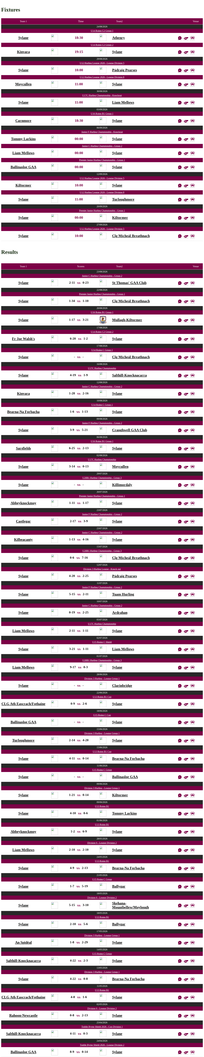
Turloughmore (123, 199)
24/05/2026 (102, 857)
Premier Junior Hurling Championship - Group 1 (102, 160)
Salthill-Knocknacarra (129, 375)
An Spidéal (23, 942)
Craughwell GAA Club (129, 430)
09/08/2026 (102, 419)
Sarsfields (23, 448)
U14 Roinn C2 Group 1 (102, 30)
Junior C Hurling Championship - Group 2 (102, 146)
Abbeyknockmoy (23, 503)
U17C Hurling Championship (102, 368)
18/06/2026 (102, 711)
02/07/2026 (102, 638)
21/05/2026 (102, 875)
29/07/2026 (102, 473)
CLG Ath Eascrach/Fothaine (23, 704)
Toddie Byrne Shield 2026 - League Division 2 (102, 1045)
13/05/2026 (102, 967)
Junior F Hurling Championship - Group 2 (102, 423)
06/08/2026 (102, 437)
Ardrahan (119, 612)
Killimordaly (122, 485)
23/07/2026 (102, 510)
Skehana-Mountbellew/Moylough (130, 905)
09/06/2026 (102, 784)
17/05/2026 (102, 931)
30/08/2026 (102, 91)
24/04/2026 (102, 1040)
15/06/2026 (102, 729)
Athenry (118, 38)
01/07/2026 (102, 656)
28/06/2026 (102, 674)
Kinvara (23, 52)
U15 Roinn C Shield (102, 642)
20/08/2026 (102, 308)
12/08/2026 (102, 382)
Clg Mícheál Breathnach (131, 236)
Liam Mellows (123, 102)
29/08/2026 (102, 59)
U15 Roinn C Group (102, 770)
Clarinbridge (122, 685)
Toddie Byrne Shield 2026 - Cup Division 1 (102, 1026)
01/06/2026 (102, 820)
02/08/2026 (102, 455)
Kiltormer (23, 185)
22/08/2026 (102, 290)
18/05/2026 (102, 893)
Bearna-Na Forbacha (23, 412)
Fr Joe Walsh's (23, 339)
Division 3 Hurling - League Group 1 (102, 678)
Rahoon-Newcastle (23, 1015)
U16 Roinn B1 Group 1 (102, 113)
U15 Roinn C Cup (102, 715)
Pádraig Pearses (124, 70)
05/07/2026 (102, 619)
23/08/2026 (102, 271)
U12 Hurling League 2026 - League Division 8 (102, 77)
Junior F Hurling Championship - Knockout (102, 132)
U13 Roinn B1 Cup (102, 697)
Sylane (23, 38)
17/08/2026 (102, 327)
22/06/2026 (102, 692)
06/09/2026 (102, 127)
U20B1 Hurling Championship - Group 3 (102, 478)
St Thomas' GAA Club (129, 283)
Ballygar (118, 886)
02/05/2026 (102, 1004)
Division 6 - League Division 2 (102, 843)
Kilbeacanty (23, 539)
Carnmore (23, 121)
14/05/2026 (102, 949)
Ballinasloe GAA (23, 167)
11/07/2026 (102, 583)
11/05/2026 (102, 986)
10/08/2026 (102, 400)
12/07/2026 (102, 565)
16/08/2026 (102, 364)
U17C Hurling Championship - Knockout (102, 95)
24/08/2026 (102, 26)
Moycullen (23, 84)
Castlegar (23, 521)
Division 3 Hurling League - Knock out (102, 569)
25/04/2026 (102, 1022)
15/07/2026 (102, 546)
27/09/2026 (102, 224)
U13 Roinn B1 (102, 806)
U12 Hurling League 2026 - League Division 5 (102, 63)
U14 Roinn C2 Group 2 (102, 45)
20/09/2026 (102, 206)
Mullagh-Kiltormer (127, 320)
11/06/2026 (102, 765)
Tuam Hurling (123, 594)
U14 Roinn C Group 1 (102, 350)
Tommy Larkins (23, 139)
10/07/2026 (102, 601)
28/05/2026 (102, 838)
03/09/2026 (102, 109)
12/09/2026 (102, 174)
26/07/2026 (102, 492)
